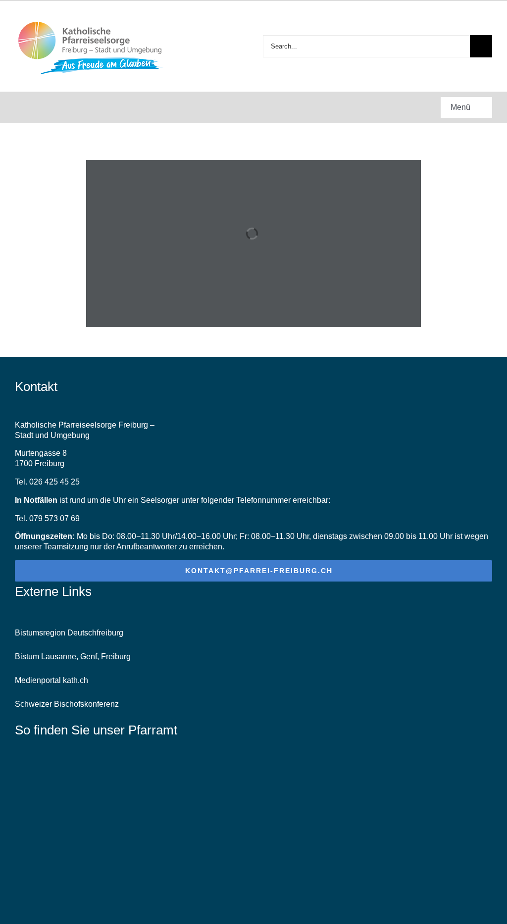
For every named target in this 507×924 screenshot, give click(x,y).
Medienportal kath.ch (51, 680)
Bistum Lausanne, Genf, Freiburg (73, 656)
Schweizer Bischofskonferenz (67, 704)
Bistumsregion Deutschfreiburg (69, 633)
